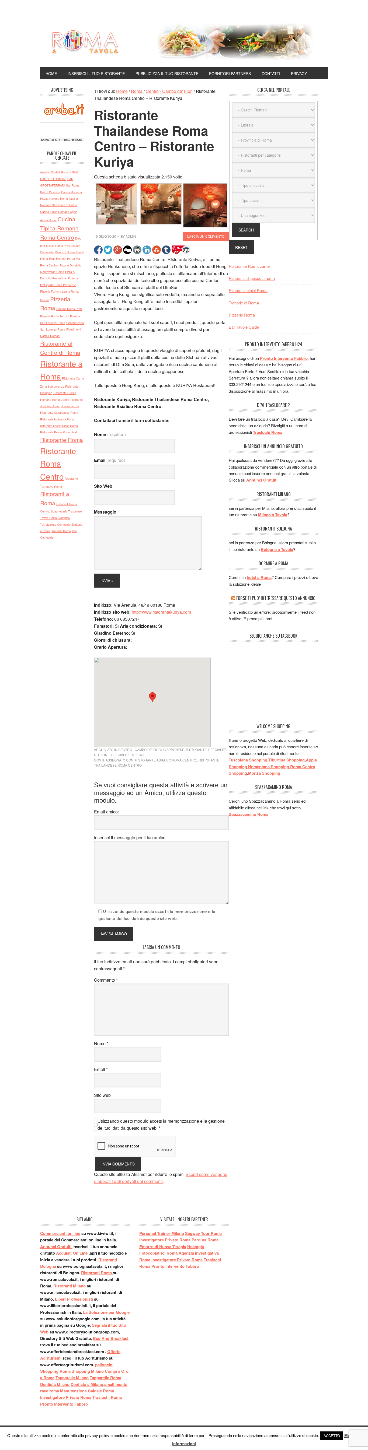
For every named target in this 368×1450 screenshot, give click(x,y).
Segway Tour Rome (203, 1233)
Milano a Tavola (272, 515)
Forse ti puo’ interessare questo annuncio (275, 598)
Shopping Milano (88, 1371)
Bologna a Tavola (277, 549)
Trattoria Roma (61, 531)
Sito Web (103, 486)
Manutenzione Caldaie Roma (87, 1391)
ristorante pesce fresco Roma (59, 426)
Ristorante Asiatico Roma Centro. (166, 760)
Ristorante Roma (61, 440)
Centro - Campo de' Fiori (140, 749)
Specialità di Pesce (128, 754)
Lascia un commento (205, 236)
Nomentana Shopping (268, 767)
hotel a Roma (259, 577)
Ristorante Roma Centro (58, 463)
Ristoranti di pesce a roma (252, 278)
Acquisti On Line (72, 1253)
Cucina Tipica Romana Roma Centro (59, 228)
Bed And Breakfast (111, 1338)
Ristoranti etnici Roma (248, 290)
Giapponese (173, 749)
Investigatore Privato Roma (65, 1397)
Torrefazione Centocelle (55, 524)
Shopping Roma (55, 1371)
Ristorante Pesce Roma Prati (58, 432)
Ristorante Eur (70, 406)
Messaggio (105, 512)
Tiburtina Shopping (286, 760)
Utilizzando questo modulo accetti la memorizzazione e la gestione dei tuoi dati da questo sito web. (161, 1124)
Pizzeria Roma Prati (69, 309)
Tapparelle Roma (105, 1378)
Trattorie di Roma (244, 303)
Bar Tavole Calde (244, 327)
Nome (110, 434)
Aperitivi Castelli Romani (55, 172)
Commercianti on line (60, 1233)
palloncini (104, 1365)
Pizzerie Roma (242, 315)
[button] (152, 697)
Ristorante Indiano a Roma (57, 419)
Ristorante (196, 749)
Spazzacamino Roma (248, 814)
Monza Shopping (264, 773)
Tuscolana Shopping (248, 760)
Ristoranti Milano (70, 1286)
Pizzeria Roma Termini (54, 316)
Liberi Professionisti (74, 1299)
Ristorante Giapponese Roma (59, 412)
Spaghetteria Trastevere (66, 511)
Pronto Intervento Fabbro (284, 358)
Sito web (102, 1095)
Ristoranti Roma (97, 1273)
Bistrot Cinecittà (50, 192)
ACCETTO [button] (332, 1435)
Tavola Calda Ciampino (55, 518)
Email (109, 460)
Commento (106, 980)
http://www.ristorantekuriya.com (161, 612)
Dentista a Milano (87, 1384)
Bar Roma (72, 185)
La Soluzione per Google (106, 1312)
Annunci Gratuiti (261, 480)
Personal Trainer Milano (161, 1233)
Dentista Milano (55, 1384)
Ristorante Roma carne (249, 266)
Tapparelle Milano (72, 1378)
